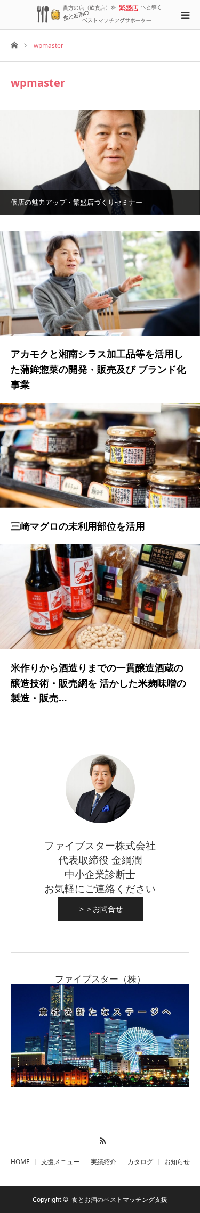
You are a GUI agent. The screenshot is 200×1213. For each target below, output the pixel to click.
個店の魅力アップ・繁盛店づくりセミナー (76, 202)
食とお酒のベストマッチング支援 (119, 1199)
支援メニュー (60, 1162)
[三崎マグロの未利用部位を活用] (100, 455)
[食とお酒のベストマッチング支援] (100, 14)
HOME (20, 1162)
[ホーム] (14, 44)
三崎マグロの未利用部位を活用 (78, 526)
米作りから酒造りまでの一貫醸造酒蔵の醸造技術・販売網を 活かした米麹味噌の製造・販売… (98, 683)
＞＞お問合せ (100, 909)
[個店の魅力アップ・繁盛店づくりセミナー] (100, 162)
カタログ (140, 1162)
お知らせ (177, 1162)
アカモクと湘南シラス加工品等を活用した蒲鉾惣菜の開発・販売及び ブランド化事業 (98, 369)
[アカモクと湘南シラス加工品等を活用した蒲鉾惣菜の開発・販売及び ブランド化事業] (100, 283)
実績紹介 (103, 1162)
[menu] (185, 15)
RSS (100, 1139)
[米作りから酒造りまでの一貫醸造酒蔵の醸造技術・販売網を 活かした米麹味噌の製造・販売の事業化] (100, 596)
